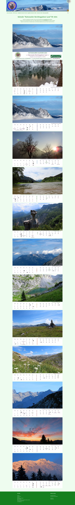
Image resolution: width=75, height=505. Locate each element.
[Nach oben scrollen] (74, 504)
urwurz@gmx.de (45, 19)
